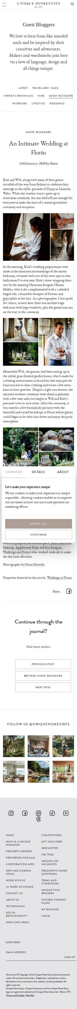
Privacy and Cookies (15, 995)
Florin (51, 189)
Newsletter (49, 848)
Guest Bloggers (38, 132)
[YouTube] (65, 813)
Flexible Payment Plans (53, 901)
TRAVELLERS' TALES (45, 88)
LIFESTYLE (38, 103)
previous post (43, 664)
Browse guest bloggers (43, 676)
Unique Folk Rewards (50, 891)
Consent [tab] (14, 472)
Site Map (30, 995)
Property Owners (19, 851)
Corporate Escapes (20, 864)
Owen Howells (34, 564)
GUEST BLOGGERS (61, 95)
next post (43, 687)
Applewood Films (27, 547)
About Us (12, 899)
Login (45, 916)
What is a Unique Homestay (18, 843)
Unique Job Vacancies (49, 862)
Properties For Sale (20, 857)
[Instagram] (11, 813)
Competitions (51, 835)
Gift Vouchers (52, 841)
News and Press (17, 922)
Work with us (15, 880)
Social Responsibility (16, 914)
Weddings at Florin (59, 577)
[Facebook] (24, 813)
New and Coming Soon (18, 872)
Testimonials (15, 906)
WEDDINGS (57, 103)
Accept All (38, 524)
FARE (41, 95)
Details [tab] (38, 472)
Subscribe (13, 942)
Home (10, 835)
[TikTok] (52, 813)
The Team (47, 854)
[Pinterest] (38, 813)
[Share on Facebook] (68, 591)
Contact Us (14, 893)
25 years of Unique (20, 887)
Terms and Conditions (50, 882)
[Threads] (38, 819)
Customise (38, 535)
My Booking (50, 909)
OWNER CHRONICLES (18, 95)
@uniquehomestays (49, 724)
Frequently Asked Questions (54, 872)
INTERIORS (19, 103)
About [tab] (63, 472)
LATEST (23, 88)
